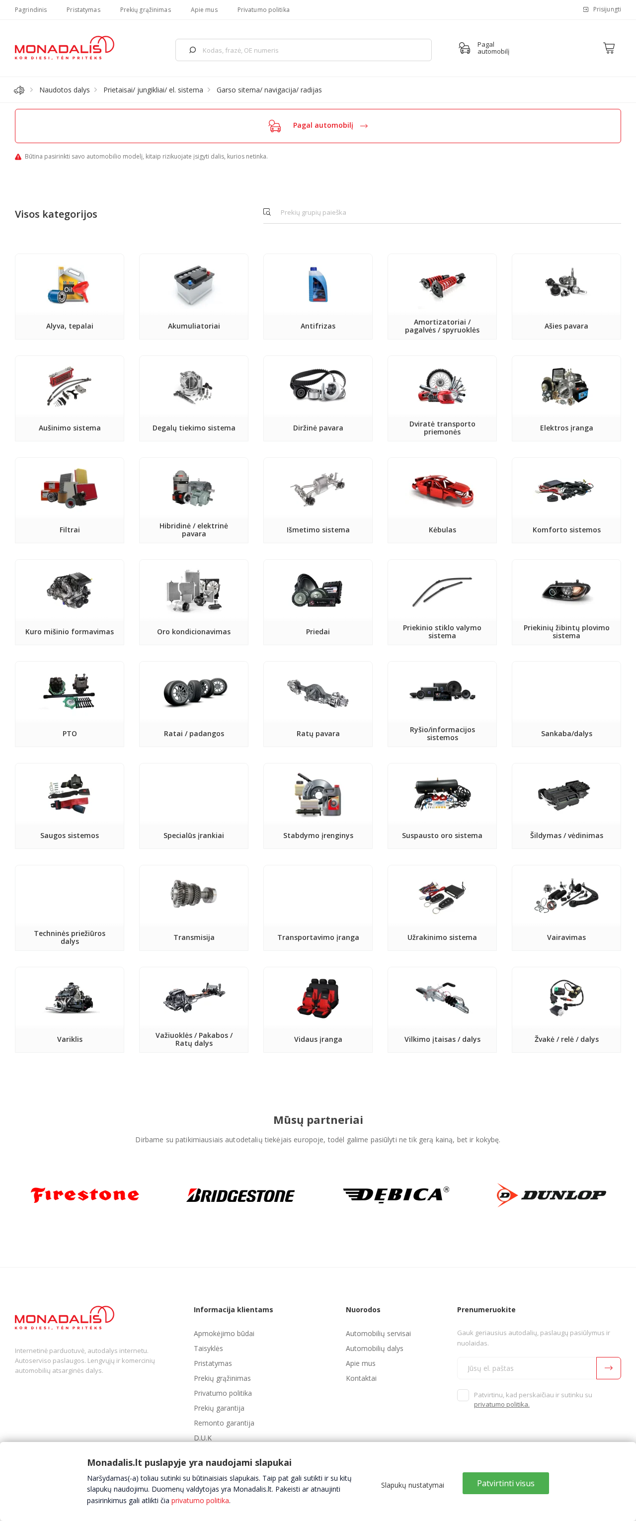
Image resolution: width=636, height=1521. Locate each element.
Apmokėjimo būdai (224, 1333)
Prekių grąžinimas (145, 9)
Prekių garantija (219, 1408)
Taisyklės (208, 1348)
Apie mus (204, 9)
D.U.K (203, 1437)
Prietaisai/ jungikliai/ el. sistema (153, 89)
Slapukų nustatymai (412, 1485)
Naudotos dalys (64, 89)
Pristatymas (83, 9)
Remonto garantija (224, 1423)
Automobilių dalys (374, 1348)
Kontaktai (361, 1378)
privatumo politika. (502, 1404)
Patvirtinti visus (506, 1483)
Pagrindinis (31, 9)
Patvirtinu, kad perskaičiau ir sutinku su (533, 1399)
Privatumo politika (264, 9)
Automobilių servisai (378, 1333)
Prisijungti (607, 9)
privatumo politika (200, 1500)
